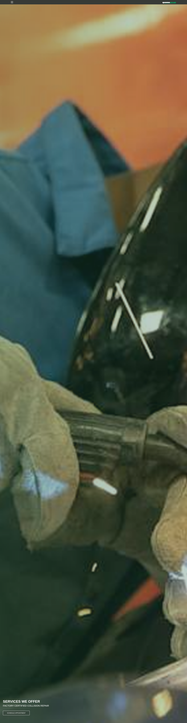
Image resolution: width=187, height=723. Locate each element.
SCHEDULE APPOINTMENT (16, 713)
